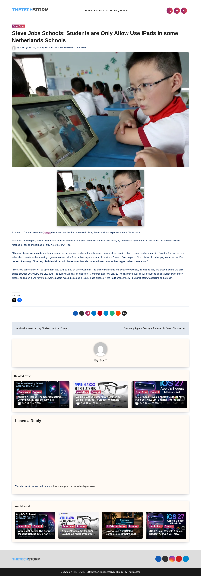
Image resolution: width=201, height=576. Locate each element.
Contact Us (101, 10)
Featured (37, 392)
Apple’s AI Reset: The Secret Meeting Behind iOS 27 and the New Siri (39, 398)
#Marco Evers (57, 48)
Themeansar (134, 572)
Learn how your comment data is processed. (74, 486)
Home (88, 10)
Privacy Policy (119, 10)
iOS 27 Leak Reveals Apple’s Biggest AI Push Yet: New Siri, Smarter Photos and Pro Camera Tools (158, 400)
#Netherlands (69, 48)
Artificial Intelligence (116, 526)
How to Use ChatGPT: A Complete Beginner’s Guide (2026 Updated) (122, 534)
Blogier (120, 572)
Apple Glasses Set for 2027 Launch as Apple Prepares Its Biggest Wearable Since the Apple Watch (98, 400)
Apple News (18, 26)
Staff (22, 48)
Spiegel (47, 232)
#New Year (81, 48)
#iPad (47, 48)
